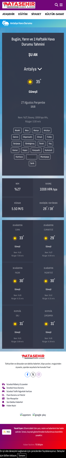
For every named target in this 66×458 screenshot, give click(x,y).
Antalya (47, 130)
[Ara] (56, 5)
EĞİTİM (22, 14)
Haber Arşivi (11, 405)
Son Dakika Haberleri (15, 402)
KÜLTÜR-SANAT (54, 14)
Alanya (36, 130)
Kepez (25, 150)
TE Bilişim (39, 444)
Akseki (17, 130)
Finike (49, 137)
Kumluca (19, 156)
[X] (33, 374)
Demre (15, 137)
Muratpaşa (45, 156)
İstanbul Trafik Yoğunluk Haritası (19, 391)
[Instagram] (38, 374)
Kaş (50, 143)
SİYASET (36, 14)
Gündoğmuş (29, 143)
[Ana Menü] (61, 5)
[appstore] (25, 415)
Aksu (27, 130)
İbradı (41, 143)
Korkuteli (48, 150)
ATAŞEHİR (8, 14)
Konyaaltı (36, 150)
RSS (8, 431)
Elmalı (39, 137)
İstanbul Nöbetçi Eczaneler (17, 384)
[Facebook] (27, 374)
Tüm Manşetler (12, 398)
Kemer (15, 150)
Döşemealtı (27, 137)
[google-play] (39, 415)
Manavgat (32, 156)
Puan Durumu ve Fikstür (16, 395)
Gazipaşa (16, 143)
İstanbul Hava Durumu (15, 388)
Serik (32, 163)
